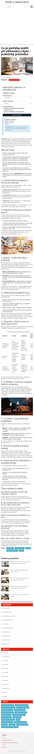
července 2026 (5, 656)
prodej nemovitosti (22, 705)
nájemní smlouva (12, 550)
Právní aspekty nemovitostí (8, 616)
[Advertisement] (17, 27)
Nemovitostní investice (7, 628)
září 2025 (4, 696)
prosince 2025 (5, 684)
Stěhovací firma (8, 110)
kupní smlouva (6, 717)
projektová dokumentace (10, 727)
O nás (3, 738)
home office (17, 717)
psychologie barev (22, 707)
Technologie (5, 624)
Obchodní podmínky (7, 740)
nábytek (4, 724)
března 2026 (5, 672)
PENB (17, 719)
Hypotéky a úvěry (6, 632)
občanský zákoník (20, 722)
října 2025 (4, 692)
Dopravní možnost (8, 106)
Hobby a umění (5, 644)
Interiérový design (6, 612)
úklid (21, 550)
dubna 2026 (5, 668)
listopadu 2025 (5, 688)
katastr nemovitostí (8, 707)
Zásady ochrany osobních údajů (10, 742)
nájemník (12, 724)
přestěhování (20, 548)
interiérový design (7, 705)
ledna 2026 (5, 680)
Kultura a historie (6, 640)
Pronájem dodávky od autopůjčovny (14, 111)
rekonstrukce (6, 715)
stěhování (10, 548)
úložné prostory (7, 722)
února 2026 (5, 676)
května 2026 (5, 664)
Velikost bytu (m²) (8, 101)
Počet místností (7, 95)
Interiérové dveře (6, 636)
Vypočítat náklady (17, 115)
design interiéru (20, 710)
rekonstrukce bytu (19, 715)
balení (28, 548)
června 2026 (5, 660)
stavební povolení (7, 712)
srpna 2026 (5, 652)
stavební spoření (22, 724)
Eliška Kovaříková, (5, 77)
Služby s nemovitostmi (7, 620)
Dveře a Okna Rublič (17, 2)
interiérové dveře (20, 712)
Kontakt (4, 747)
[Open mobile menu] (31, 6)
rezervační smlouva (8, 719)
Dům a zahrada (14, 80)
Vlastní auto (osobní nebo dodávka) (14, 108)
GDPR (3, 745)
